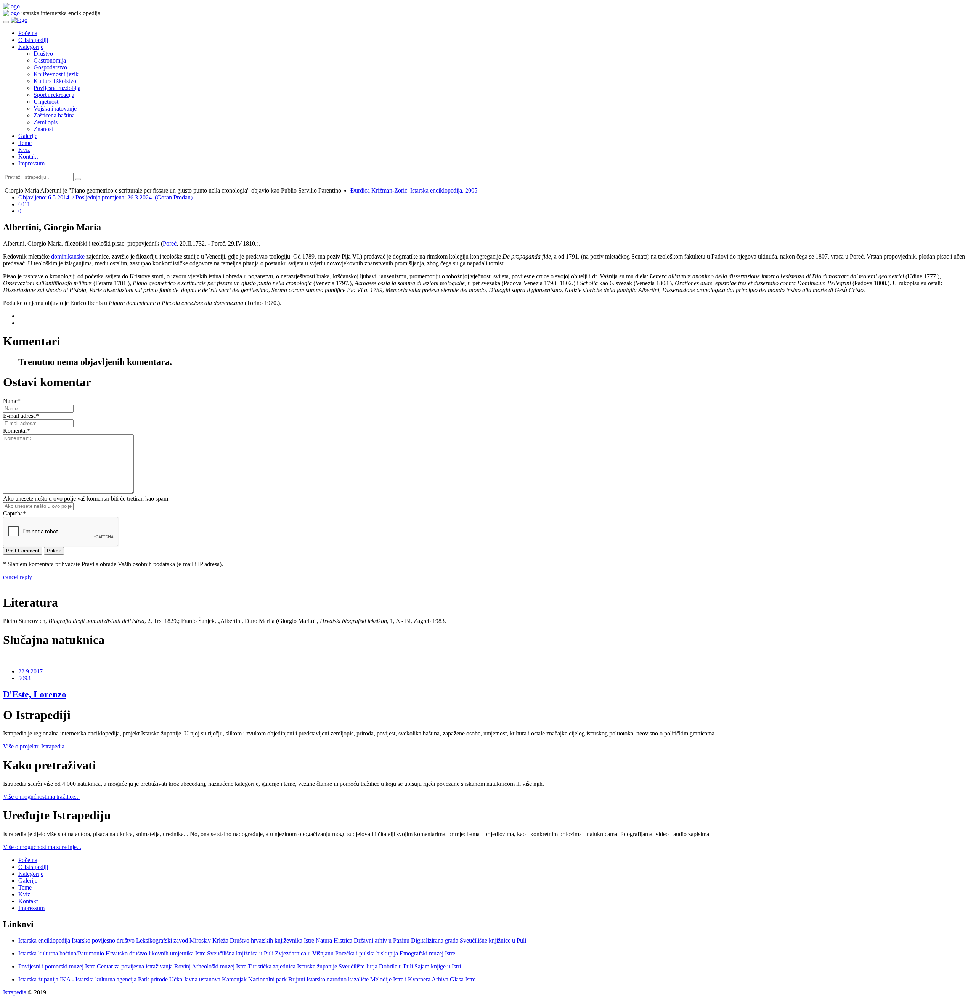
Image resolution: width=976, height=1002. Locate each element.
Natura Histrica (334, 940)
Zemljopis (46, 122)
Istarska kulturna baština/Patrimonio (61, 953)
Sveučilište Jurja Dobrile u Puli (376, 966)
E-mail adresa (21, 416)
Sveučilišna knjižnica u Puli (240, 953)
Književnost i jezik (56, 74)
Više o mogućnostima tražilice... (41, 796)
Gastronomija (50, 60)
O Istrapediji (33, 40)
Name (12, 401)
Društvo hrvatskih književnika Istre (272, 940)
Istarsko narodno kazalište (338, 979)
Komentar (16, 430)
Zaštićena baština (54, 115)
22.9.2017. (31, 671)
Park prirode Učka (160, 979)
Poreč (170, 243)
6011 (24, 204)
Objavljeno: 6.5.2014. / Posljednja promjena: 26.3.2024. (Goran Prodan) (105, 197)
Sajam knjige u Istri (437, 966)
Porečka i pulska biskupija (366, 953)
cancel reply (17, 577)
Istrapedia (15, 992)
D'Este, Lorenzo (34, 694)
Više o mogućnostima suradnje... (42, 847)
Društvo (43, 53)
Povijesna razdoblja (57, 88)
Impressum (31, 163)
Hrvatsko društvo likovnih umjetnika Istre (155, 953)
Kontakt (28, 156)
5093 (24, 678)
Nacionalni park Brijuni (276, 979)
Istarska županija (38, 979)
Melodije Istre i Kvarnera (400, 979)
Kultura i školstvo (55, 81)
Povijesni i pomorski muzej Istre (56, 966)
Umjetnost (46, 101)
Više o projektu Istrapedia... (36, 746)
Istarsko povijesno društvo (103, 940)
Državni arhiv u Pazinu (381, 940)
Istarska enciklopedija (44, 940)
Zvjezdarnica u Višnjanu (304, 953)
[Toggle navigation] (6, 22)
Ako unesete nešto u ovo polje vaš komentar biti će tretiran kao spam (85, 498)
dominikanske (68, 256)
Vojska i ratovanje (55, 108)
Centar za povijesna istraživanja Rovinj (144, 966)
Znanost (43, 129)
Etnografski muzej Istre (427, 953)
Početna (27, 33)
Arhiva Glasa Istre (453, 979)
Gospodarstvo (50, 67)
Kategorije (30, 46)
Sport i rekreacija (54, 95)
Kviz (24, 149)
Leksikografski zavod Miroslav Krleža (182, 940)
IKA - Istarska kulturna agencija (98, 979)
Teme (25, 143)
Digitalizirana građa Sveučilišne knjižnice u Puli (468, 940)
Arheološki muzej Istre (219, 966)
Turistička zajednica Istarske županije (292, 966)
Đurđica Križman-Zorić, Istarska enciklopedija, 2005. (414, 190)
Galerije (27, 136)
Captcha (14, 513)
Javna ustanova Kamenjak (215, 979)
